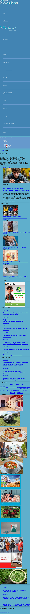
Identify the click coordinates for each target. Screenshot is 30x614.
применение (16, 388)
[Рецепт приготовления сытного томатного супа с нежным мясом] (11, 473)
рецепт (25, 390)
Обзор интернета (10, 123)
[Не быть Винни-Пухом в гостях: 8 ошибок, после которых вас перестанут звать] (10, 260)
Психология (9, 69)
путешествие (24, 388)
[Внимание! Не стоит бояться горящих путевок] (10, 489)
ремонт (20, 390)
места (2, 387)
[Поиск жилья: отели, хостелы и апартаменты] (11, 410)
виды (1, 384)
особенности (12, 387)
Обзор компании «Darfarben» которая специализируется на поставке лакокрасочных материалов (15, 218)
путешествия (14, 390)
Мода (4, 54)
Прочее (5, 108)
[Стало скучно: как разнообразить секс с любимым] (10, 504)
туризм (12, 393)
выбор (8, 384)
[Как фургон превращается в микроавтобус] (10, 426)
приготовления (10, 388)
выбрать (12, 384)
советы (8, 393)
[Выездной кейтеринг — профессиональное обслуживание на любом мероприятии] (13, 457)
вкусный (4, 384)
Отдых (5, 85)
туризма (19, 392)
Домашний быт (7, 93)
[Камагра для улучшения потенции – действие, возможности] (10, 536)
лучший (24, 384)
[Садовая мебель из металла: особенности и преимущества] (10, 520)
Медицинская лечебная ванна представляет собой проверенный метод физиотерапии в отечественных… (16, 278)
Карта (7, 46)
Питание (5, 77)
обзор (7, 387)
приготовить (3, 388)
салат (1, 393)
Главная (2, 150)
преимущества (25, 387)
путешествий (4, 390)
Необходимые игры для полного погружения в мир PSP (16, 189)
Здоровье (6, 62)
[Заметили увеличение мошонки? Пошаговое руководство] (10, 246)
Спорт (5, 100)
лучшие (19, 384)
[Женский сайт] (9, 4)
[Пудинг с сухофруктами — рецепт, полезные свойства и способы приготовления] (13, 441)
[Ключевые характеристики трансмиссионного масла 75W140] (10, 231)
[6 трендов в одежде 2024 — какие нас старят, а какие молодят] (11, 552)
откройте (19, 387)
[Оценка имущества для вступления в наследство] (11, 568)
